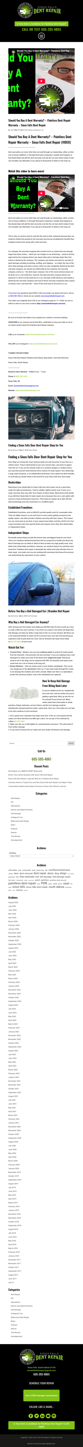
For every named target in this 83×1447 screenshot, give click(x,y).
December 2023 (14, 990)
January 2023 (13, 1032)
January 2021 (13, 1123)
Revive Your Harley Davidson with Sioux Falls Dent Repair (30, 775)
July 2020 (12, 1146)
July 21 (11, 1282)
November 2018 (14, 1218)
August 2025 (13, 948)
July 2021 (12, 1100)
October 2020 (13, 1134)
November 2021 (14, 1085)
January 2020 (13, 1168)
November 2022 (14, 1039)
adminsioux (14, 450)
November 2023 (14, 994)
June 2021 (12, 1104)
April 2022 (12, 1066)
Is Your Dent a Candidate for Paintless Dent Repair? (41, 24)
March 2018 (13, 1248)
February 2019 (14, 1206)
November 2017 (14, 1263)
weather (26, 890)
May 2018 (12, 1241)
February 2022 (14, 1073)
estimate (11, 877)
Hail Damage (32, 616)
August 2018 (13, 1229)
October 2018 (13, 1222)
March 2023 (13, 1024)
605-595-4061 (15, 642)
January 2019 (13, 1210)
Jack (12, 130)
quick (55, 884)
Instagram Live (38, 130)
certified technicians (59, 870)
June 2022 (12, 1058)
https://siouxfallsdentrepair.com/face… (40, 334)
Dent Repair (29, 130)
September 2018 (14, 1225)
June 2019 (12, 1191)
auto (19, 870)
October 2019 (13, 1176)
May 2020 (12, 1153)
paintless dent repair (22, 883)
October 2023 (13, 997)
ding (57, 873)
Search (71, 743)
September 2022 (14, 1047)
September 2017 (14, 1271)
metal (25, 880)
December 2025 (14, 933)
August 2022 (13, 1051)
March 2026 (13, 921)
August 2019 (13, 1184)
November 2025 (14, 937)
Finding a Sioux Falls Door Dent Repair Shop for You (35, 445)
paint (37, 880)
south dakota (56, 886)
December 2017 (14, 1260)
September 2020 (14, 1138)
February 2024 (14, 982)
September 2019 (14, 1180)
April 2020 (12, 1157)
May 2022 (12, 1062)
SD (71, 884)
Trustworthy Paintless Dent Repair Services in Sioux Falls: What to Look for (37, 786)
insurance (19, 880)
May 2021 (12, 1108)
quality (50, 884)
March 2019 (13, 1203)
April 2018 (12, 1244)
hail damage (46, 876)
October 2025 (13, 940)
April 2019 (12, 1199)
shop (9, 887)
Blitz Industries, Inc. (49, 1444)
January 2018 (13, 1256)
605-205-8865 (41, 1374)
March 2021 (13, 1115)
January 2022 (13, 1077)
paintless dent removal (58, 880)
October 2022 (13, 1043)
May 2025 (12, 959)
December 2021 (14, 1081)
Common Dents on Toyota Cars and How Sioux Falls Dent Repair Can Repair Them (40, 782)
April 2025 (12, 963)
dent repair (40, 873)
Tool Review (15, 836)
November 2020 (14, 1130)
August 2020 (13, 1142)
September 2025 (14, 944)
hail (37, 877)
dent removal (26, 873)
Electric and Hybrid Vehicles (22, 810)
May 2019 (12, 1195)
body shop (40, 870)
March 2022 (13, 1070)
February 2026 (14, 925)
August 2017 (13, 1275)
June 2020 (12, 1149)
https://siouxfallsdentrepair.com (27, 390)
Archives (12, 853)
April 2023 (12, 1020)
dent (16, 873)
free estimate (27, 876)
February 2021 (14, 1119)
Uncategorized (16, 840)
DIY (12, 802)
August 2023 (13, 1005)
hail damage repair (61, 876)
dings (63, 873)
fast (17, 877)
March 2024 (13, 978)
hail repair (11, 880)
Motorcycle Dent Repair (20, 821)
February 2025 (14, 971)
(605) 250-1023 (21, 376)
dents (50, 873)
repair (66, 883)
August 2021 (13, 1096)
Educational (15, 806)
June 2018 (12, 1237)
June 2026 (12, 910)
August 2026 (13, 902)
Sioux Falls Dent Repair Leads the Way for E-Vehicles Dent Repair (33, 779)
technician (68, 887)
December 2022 (14, 1035)
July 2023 (12, 1009)
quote (60, 884)
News (13, 825)
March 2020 (13, 1161)
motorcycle (31, 880)
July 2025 (12, 952)
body (33, 870)
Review (14, 833)
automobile (26, 870)
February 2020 (14, 1165)
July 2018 (12, 1233)
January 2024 (13, 986)
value (13, 890)
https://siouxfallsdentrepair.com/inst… (51, 304)
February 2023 (14, 1028)
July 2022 (12, 1054)
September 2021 (14, 1092)
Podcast (14, 829)
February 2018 (14, 1252)
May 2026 (12, 914)
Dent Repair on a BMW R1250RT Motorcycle (25, 771)
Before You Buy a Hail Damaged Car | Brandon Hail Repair (39, 611)
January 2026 (13, 929)
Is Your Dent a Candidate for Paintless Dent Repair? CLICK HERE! (41, 1425)
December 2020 (14, 1127)
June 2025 (12, 956)
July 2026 (12, 906)
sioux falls (18, 886)
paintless (45, 880)
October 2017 (13, 1267)
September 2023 (14, 1001)
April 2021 (12, 1111)
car (46, 870)
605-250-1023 (15, 296)
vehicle (19, 890)
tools (9, 890)
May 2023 (12, 1016)
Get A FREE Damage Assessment (41, 1395)
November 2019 (14, 1172)
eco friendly (70, 873)
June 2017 (12, 1279)
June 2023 (12, 1013)
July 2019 (12, 1187)
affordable (12, 870)
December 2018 (14, 1214)
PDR (44, 883)
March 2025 (13, 967)
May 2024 (12, 975)
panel (38, 884)
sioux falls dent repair (37, 887)
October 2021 (13, 1089)
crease (10, 873)
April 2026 (12, 918)
